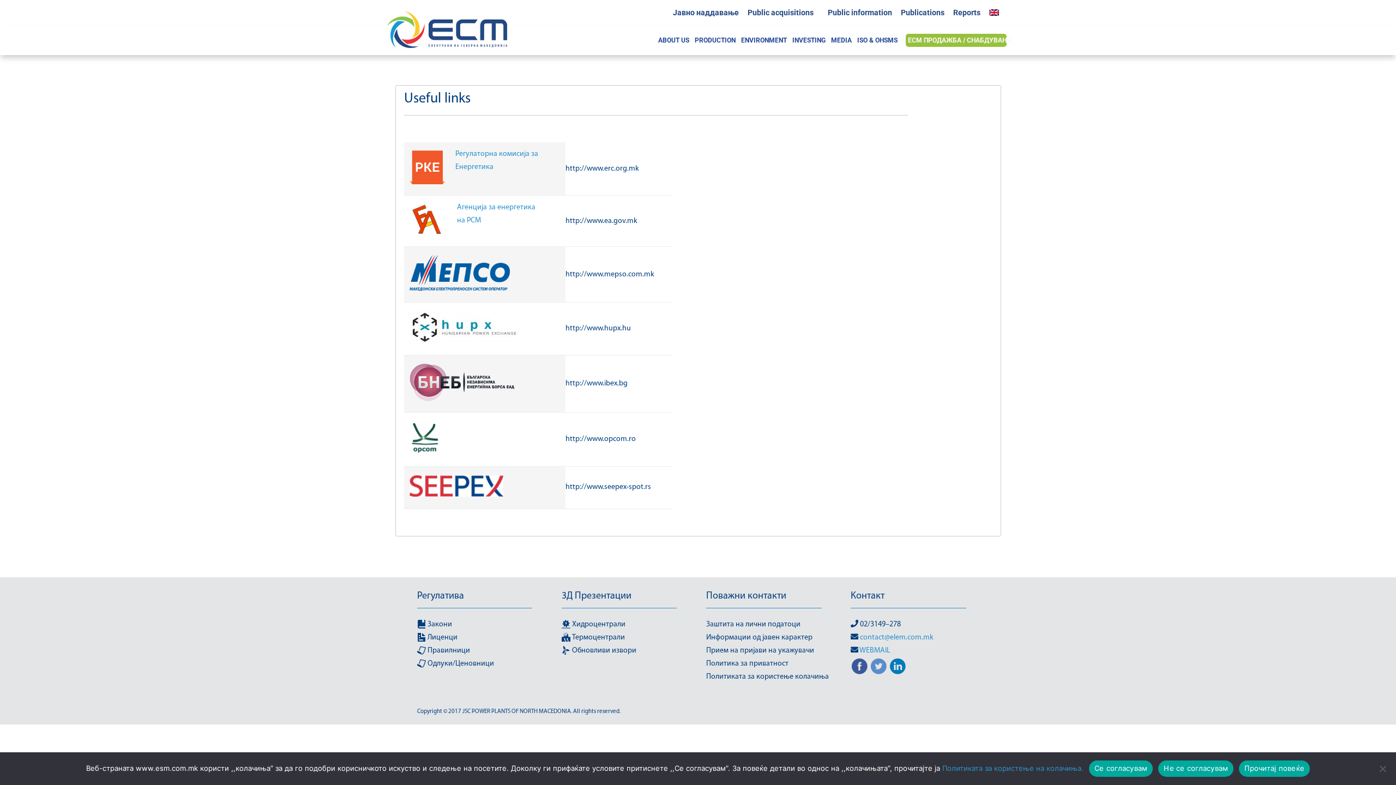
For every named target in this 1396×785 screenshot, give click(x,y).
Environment (764, 40)
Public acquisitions (781, 12)
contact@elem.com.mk (897, 637)
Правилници (448, 651)
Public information (860, 12)
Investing (809, 40)
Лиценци (442, 637)
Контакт (867, 596)
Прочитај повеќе (1274, 768)
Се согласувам (1120, 768)
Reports (966, 12)
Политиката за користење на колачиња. (1013, 768)
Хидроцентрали (597, 624)
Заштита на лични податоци (753, 624)
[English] (997, 12)
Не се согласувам (1196, 768)
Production (715, 40)
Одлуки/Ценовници (460, 664)
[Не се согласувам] (1382, 768)
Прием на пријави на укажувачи (760, 651)
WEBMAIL (874, 651)
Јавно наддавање (706, 12)
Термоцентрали (597, 637)
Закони (439, 624)
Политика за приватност (747, 664)
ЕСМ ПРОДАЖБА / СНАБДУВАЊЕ (960, 40)
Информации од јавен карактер (759, 637)
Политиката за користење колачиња (767, 677)
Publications (922, 12)
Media (841, 40)
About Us (673, 40)
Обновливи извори (603, 651)
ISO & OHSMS (877, 40)
